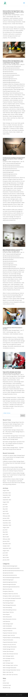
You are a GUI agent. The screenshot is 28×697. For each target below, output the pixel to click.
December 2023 (7, 543)
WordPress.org (6, 687)
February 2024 (6, 539)
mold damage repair (11, 16)
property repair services (14, 103)
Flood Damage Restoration (9, 91)
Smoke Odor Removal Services (10, 653)
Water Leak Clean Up (12, 118)
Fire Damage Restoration (9, 600)
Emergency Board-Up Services (15, 179)
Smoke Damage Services (15, 111)
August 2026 (6, 490)
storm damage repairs (13, 199)
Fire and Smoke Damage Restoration (12, 87)
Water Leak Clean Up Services (15, 206)
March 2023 (6, 557)
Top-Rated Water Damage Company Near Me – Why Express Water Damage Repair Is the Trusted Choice (13, 431)
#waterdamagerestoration (9, 80)
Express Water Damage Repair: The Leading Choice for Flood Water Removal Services (14, 463)
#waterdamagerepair (8, 77)
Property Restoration (8, 288)
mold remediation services (16, 18)
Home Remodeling (18, 186)
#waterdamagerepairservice (10, 78)
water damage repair (16, 112)
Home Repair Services (8, 94)
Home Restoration (11, 281)
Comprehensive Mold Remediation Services (12, 328)
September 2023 (7, 548)
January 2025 (6, 518)
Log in (4, 680)
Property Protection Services (10, 633)
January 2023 (6, 560)
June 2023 (5, 553)
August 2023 (6, 550)
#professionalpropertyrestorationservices (13, 69)
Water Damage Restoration (14, 202)
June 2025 (5, 506)
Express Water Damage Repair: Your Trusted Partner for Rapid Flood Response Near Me (14, 474)
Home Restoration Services (16, 96)
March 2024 (6, 536)
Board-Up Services (7, 589)
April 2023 (5, 555)
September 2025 (7, 499)
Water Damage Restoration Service (11, 670)
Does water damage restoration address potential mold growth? (12, 372)
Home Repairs (17, 94)
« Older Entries (6, 413)
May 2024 (5, 532)
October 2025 (6, 497)
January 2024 (6, 541)
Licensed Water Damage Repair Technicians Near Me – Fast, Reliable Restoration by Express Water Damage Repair (14, 437)
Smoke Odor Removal (17, 23)
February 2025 (6, 516)
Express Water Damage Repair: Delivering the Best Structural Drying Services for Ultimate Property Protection (14, 469)
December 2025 (7, 493)
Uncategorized (6, 660)
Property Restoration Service (16, 107)
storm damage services (8, 658)
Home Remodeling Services (16, 93)
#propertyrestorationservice (10, 73)
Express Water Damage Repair (11, 14)
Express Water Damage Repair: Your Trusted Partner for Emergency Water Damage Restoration (13, 12)
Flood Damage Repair (19, 89)
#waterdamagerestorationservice (11, 82)
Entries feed (6, 683)
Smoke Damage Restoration (14, 22)
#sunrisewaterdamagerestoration (11, 75)
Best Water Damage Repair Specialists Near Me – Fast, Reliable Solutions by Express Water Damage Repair (14, 443)
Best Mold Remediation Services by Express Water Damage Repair (12, 250)
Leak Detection (6, 98)
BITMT (20, 694)
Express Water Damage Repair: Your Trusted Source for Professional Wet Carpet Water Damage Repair (13, 62)
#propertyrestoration (8, 71)
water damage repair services (10, 665)
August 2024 (6, 527)
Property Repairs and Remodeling (11, 637)
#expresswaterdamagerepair (13, 66)
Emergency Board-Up (8, 84)
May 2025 (5, 509)
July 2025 (5, 504)
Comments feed (7, 685)
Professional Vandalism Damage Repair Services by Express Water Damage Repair (14, 159)
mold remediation (18, 188)
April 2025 (5, 511)
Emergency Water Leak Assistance (16, 86)
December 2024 (7, 520)
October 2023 (6, 546)
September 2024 (7, 525)
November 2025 (7, 495)
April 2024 (5, 534)
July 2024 (5, 530)
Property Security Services (9, 109)
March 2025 (6, 513)
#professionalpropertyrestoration (11, 68)
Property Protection (7, 20)
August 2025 (6, 502)
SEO (7, 694)
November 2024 (7, 523)
